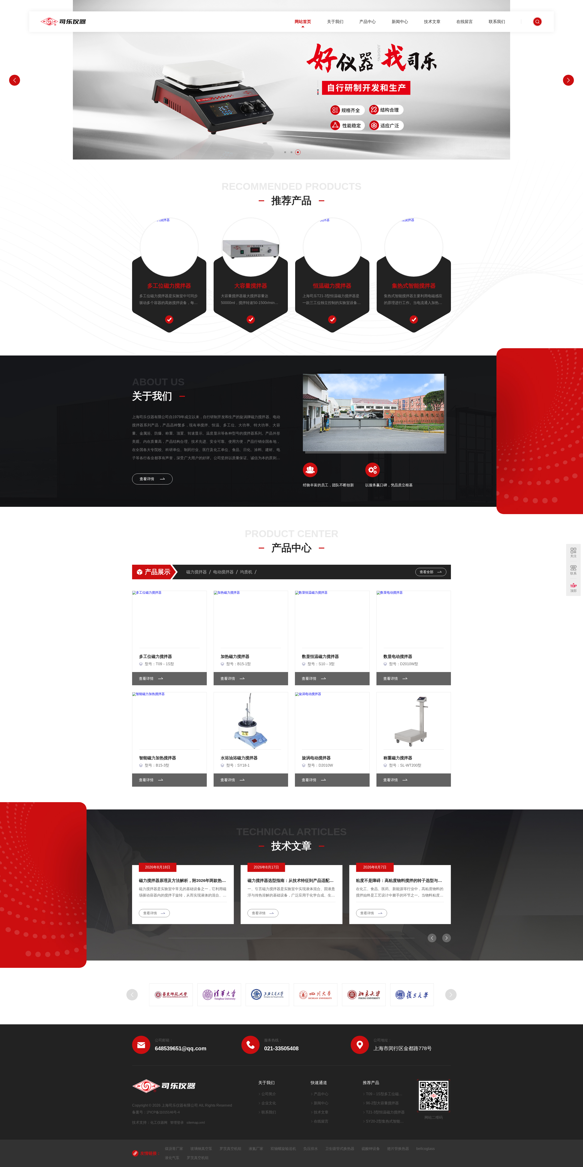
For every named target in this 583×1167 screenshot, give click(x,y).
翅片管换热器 (398, 1149)
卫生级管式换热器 (339, 1149)
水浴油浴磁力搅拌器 (239, 758)
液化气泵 (172, 1158)
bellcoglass (425, 1149)
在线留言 (464, 21)
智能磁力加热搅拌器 (157, 758)
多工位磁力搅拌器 (169, 286)
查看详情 (147, 479)
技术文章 (432, 21)
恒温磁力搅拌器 (332, 286)
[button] (285, 152)
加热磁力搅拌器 (235, 656)
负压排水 (310, 1149)
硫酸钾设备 (371, 1149)
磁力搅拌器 (196, 572)
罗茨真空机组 (230, 1149)
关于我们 (335, 21)
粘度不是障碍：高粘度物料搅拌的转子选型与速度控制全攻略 (292, 880)
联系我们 (497, 21)
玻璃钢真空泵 (201, 1149)
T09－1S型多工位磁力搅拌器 (386, 1094)
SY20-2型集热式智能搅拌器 (386, 1121)
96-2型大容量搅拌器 (382, 1103)
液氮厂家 (256, 1149)
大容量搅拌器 (250, 286)
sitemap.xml (196, 1122)
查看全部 (427, 572)
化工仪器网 (158, 1122)
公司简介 (268, 1094)
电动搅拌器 (223, 572)
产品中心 (367, 21)
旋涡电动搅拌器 (316, 758)
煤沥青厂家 (174, 1149)
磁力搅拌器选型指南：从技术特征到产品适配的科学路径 (183, 880)
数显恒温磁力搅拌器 (320, 656)
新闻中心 (400, 21)
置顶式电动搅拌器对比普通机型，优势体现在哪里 (400, 880)
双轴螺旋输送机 (283, 1149)
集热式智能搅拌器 (414, 286)
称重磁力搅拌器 (398, 758)
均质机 (246, 572)
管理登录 (177, 1122)
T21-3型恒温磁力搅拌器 (385, 1112)
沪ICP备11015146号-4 (163, 1112)
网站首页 (303, 21)
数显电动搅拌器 (398, 656)
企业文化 (268, 1103)
